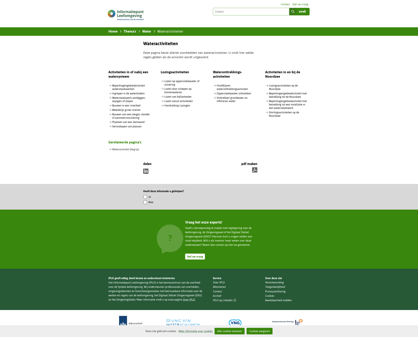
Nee (150, 202)
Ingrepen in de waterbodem (128, 93)
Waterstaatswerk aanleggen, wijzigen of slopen (128, 99)
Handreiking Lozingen (177, 105)
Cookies (269, 295)
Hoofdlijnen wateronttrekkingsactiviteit (232, 87)
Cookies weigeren (259, 331)
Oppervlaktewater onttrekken (234, 93)
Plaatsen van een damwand (128, 122)
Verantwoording (274, 282)
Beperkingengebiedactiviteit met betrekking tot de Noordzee (288, 95)
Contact (285, 4)
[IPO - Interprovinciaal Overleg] (287, 323)
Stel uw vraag (300, 4)
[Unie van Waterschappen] (183, 323)
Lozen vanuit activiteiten (178, 101)
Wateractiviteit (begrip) (125, 149)
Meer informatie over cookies (195, 331)
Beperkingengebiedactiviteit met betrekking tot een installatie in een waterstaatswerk (288, 104)
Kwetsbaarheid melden (278, 300)
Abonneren (219, 286)
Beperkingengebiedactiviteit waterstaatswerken (128, 87)
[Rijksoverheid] (130, 323)
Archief (217, 295)
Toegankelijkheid (275, 286)
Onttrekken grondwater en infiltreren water (232, 99)
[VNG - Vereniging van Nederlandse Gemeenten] (235, 323)
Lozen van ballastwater (178, 96)
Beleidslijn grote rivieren (126, 109)
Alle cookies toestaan (229, 331)
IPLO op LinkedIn (224, 300)
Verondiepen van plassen (127, 126)
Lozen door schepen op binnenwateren (178, 90)
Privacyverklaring (275, 291)
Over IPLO (189, 299)
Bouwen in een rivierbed (126, 105)
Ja (149, 196)
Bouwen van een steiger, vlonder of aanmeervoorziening (131, 116)
